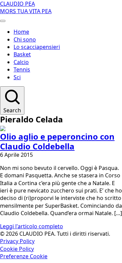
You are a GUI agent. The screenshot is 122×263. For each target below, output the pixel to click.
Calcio (21, 62)
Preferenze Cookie (23, 256)
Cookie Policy (17, 249)
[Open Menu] (2, 21)
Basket (22, 54)
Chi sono (25, 39)
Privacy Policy (17, 241)
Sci (17, 77)
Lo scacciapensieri (37, 47)
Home (21, 31)
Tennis (22, 69)
